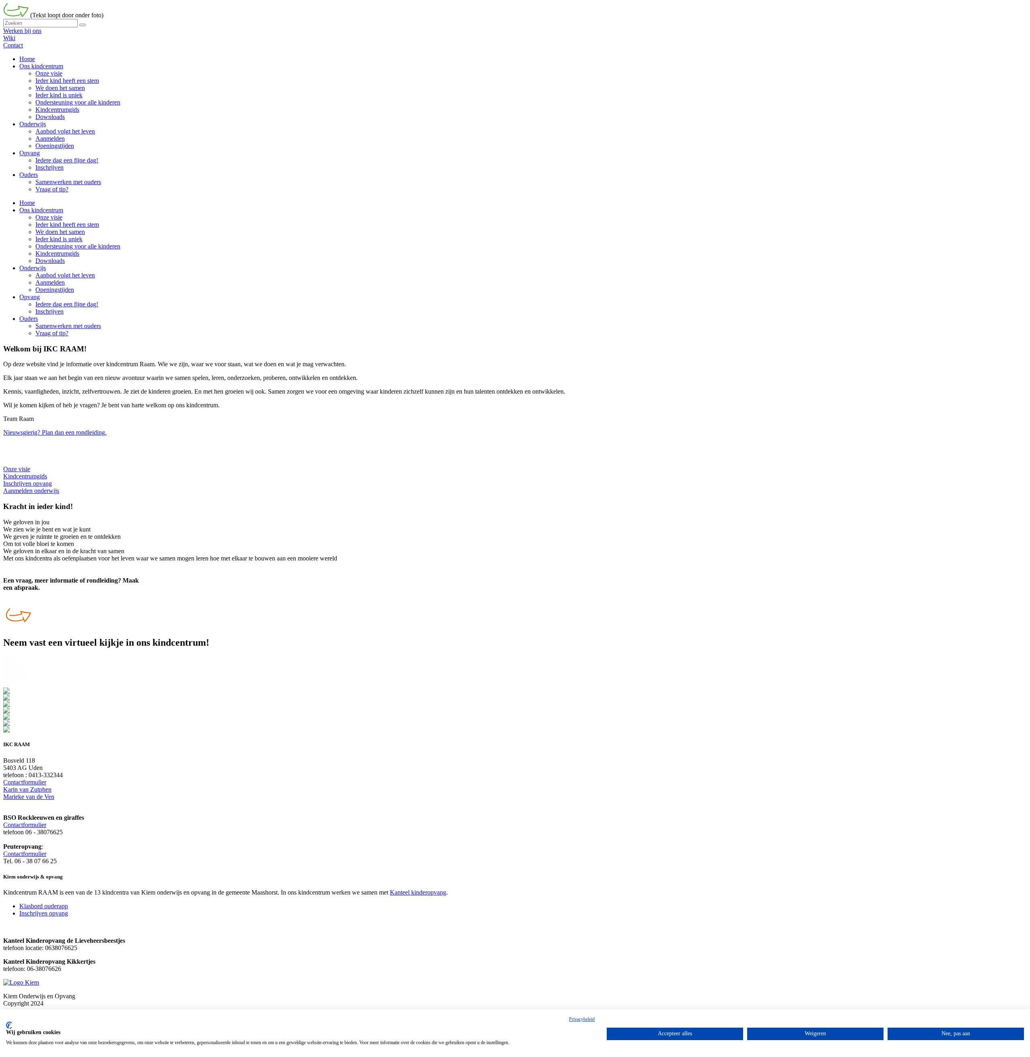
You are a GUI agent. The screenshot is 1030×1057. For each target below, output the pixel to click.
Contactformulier (24, 782)
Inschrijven (49, 311)
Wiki (9, 38)
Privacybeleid (582, 1019)
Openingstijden (54, 289)
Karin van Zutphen (27, 789)
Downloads (50, 260)
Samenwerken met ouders (68, 325)
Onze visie (48, 217)
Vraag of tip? (51, 333)
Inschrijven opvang (43, 913)
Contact (13, 45)
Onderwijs (32, 268)
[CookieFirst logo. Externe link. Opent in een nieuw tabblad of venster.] (9, 1025)
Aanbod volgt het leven (65, 275)
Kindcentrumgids (57, 253)
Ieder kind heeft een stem (67, 224)
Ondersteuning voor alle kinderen (77, 246)
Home (27, 202)
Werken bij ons (22, 30)
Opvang (29, 296)
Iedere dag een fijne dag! (66, 304)
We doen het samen (60, 231)
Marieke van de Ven (28, 796)
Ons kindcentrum (41, 210)
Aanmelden (50, 282)
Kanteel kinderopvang (418, 892)
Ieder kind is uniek (58, 239)
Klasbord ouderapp (43, 906)
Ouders (28, 318)
